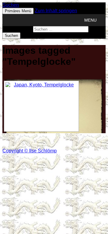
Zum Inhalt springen (56, 10)
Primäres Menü (18, 11)
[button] (90, 20)
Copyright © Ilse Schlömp (29, 150)
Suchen (10, 5)
